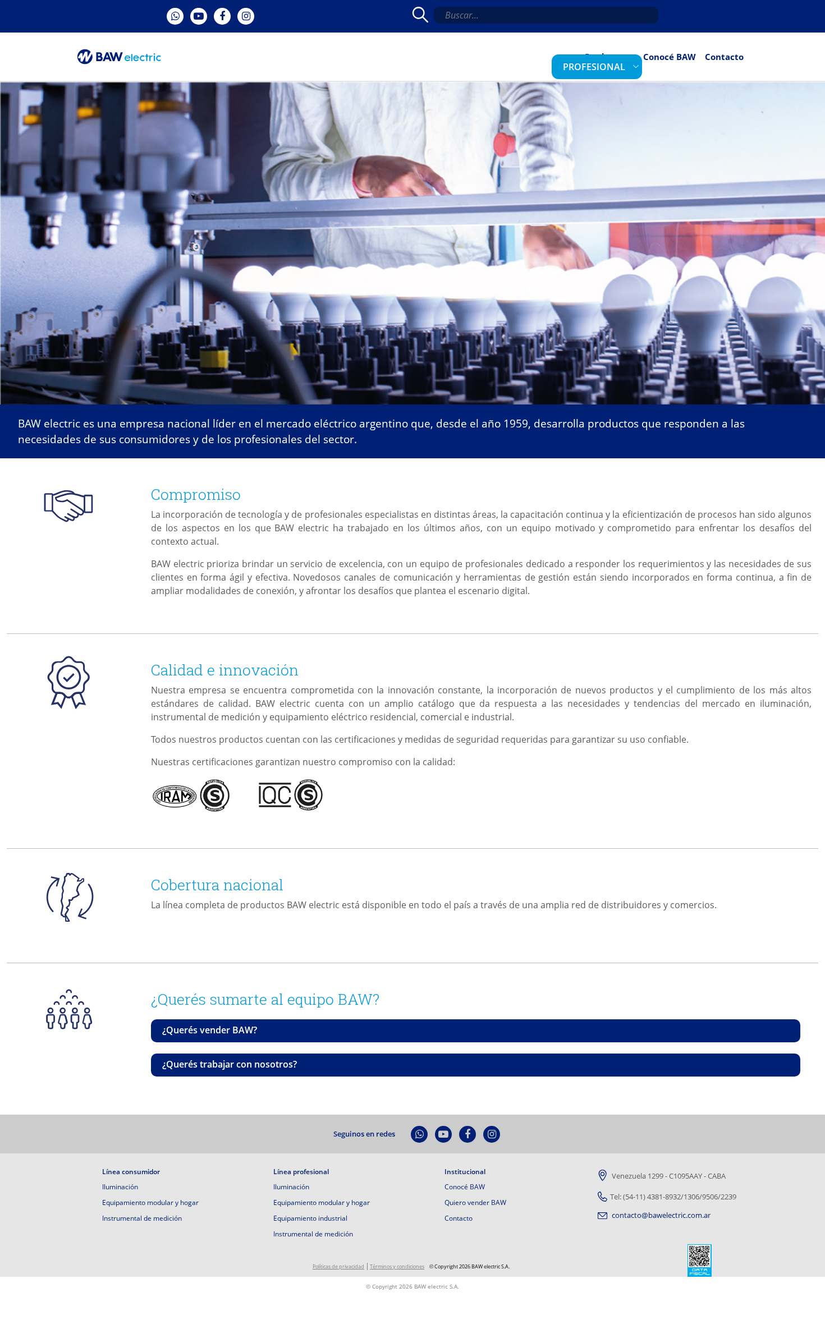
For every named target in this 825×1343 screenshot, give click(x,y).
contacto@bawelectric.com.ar (660, 1215)
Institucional (464, 1172)
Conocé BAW (683, 65)
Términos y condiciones (397, 1266)
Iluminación (120, 1187)
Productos (628, 65)
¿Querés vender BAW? (209, 1030)
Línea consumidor (131, 1172)
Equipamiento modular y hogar (150, 1202)
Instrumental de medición (142, 1218)
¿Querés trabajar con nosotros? (229, 1064)
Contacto (728, 65)
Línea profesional (301, 1172)
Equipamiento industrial (310, 1218)
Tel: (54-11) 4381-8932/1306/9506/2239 (673, 1197)
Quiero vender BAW (475, 1202)
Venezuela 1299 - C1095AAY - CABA (668, 1176)
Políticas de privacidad (338, 1266)
